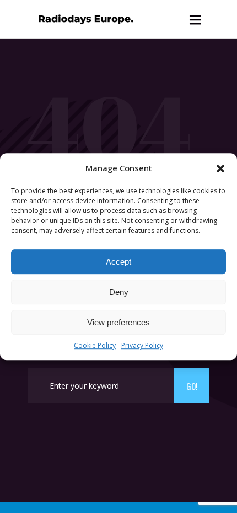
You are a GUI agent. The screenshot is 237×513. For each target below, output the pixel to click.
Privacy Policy (142, 346)
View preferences (118, 322)
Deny (118, 292)
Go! (191, 386)
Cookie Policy (95, 346)
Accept (118, 261)
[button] (220, 168)
